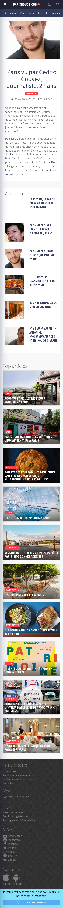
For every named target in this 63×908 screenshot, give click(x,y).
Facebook (13, 844)
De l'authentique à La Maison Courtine (43, 305)
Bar (22, 13)
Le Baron (11, 154)
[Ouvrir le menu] (5, 4)
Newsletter (14, 836)
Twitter (12, 848)
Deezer (11, 859)
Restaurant (10, 13)
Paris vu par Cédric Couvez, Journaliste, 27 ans (42, 255)
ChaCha (41, 158)
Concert (42, 13)
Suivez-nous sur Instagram (32, 902)
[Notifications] (49, 4)
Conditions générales (15, 816)
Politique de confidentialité (19, 820)
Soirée (31, 13)
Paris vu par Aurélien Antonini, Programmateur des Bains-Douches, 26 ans (43, 334)
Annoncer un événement (17, 775)
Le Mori (52, 162)
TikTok (11, 852)
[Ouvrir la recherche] (58, 4)
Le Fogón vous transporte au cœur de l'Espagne (42, 281)
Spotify (12, 855)
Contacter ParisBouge (16, 797)
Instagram (14, 840)
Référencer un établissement (20, 779)
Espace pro (9, 771)
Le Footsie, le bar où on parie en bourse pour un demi (42, 203)
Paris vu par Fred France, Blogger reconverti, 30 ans (40, 229)
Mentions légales (13, 812)
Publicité (8, 783)
